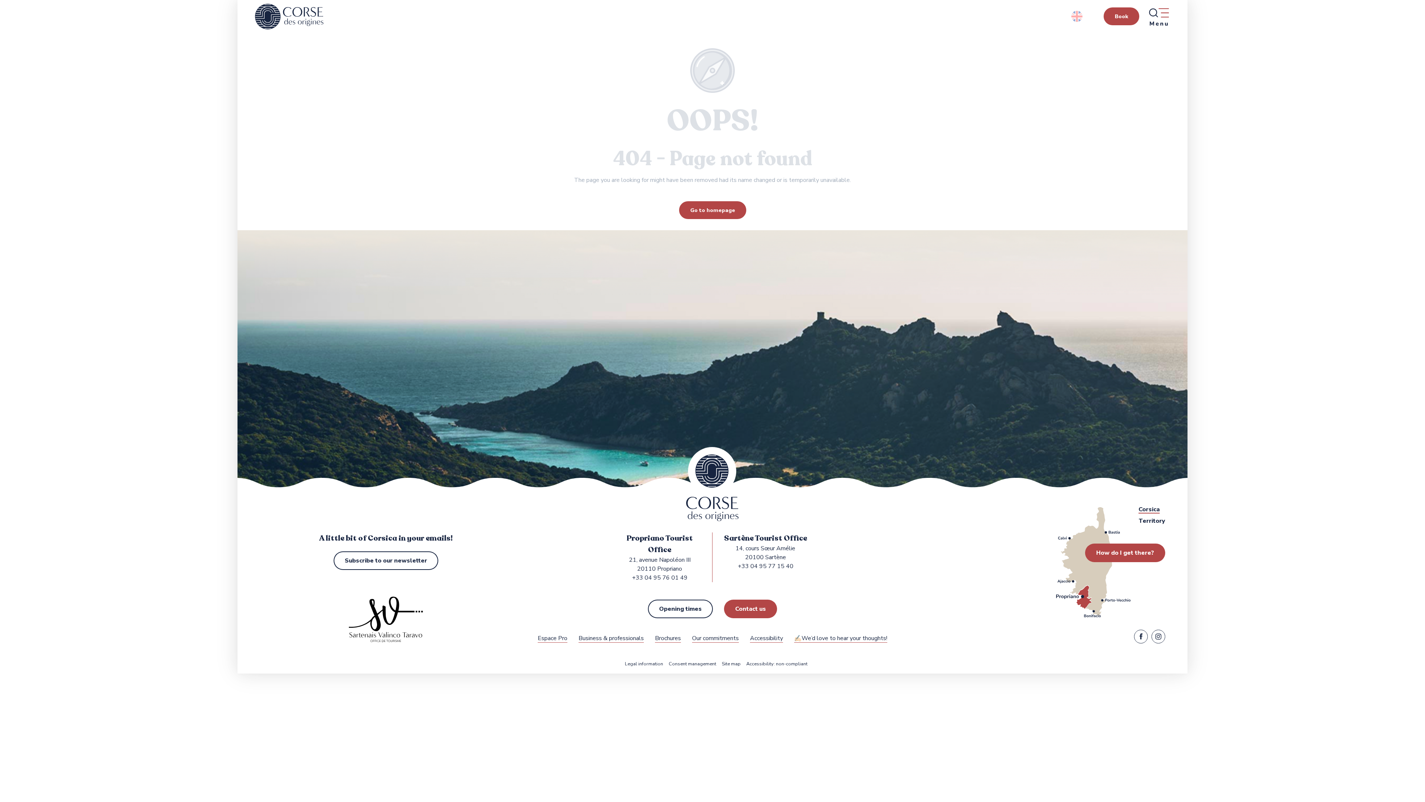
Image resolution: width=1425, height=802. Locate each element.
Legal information (644, 664)
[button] (1077, 16)
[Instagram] (1158, 638)
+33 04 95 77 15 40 (765, 566)
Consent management (692, 664)
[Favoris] (121, 257)
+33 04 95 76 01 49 (660, 578)
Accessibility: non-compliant (777, 664)
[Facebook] (1141, 638)
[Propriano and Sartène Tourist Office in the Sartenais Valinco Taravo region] (289, 17)
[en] (1077, 16)
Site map (731, 664)
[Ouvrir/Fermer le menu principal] (1158, 16)
